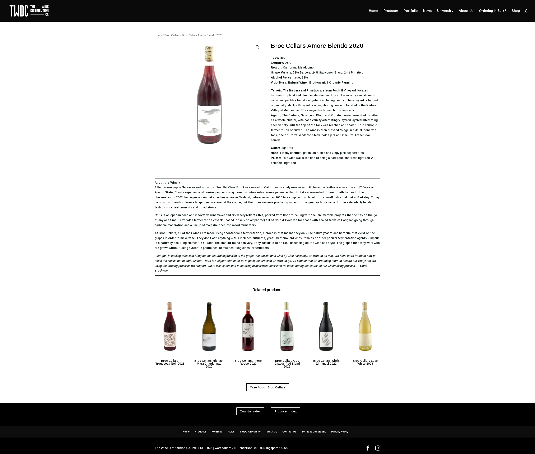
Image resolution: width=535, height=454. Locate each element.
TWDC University (250, 431)
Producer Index (285, 411)
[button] (257, 47)
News (427, 11)
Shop (516, 11)
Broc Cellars (172, 35)
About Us (466, 11)
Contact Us (289, 431)
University (445, 11)
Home (373, 11)
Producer (390, 11)
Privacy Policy (339, 431)
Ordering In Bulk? (492, 11)
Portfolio (411, 11)
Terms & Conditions (314, 431)
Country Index (250, 411)
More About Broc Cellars (267, 387)
